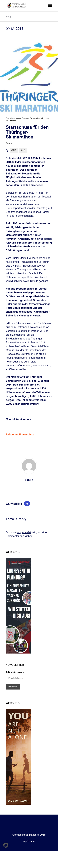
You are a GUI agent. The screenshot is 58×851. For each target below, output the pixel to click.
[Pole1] (18, 652)
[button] (6, 845)
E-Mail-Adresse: (15, 672)
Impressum (29, 841)
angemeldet (24, 532)
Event (9, 143)
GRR (13, 150)
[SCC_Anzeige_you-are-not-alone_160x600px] (18, 803)
